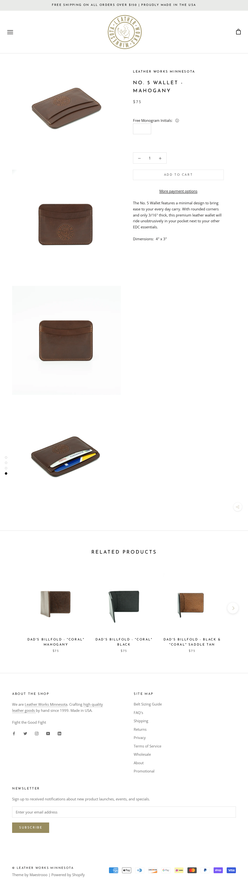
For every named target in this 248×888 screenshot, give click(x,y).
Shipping (141, 720)
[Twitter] (25, 733)
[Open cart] (238, 32)
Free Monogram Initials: (153, 120)
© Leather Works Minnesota (43, 868)
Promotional (144, 771)
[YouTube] (48, 733)
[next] (232, 608)
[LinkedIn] (59, 733)
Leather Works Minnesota (46, 704)
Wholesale (142, 754)
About (139, 762)
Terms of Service (147, 746)
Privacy (140, 737)
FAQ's (138, 712)
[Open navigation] (10, 32)
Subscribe (30, 827)
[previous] (15, 608)
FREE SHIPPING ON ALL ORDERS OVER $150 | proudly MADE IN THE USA (124, 5)
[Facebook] (14, 733)
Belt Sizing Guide (148, 704)
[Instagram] (37, 733)
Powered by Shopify (68, 874)
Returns (140, 729)
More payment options (178, 191)
